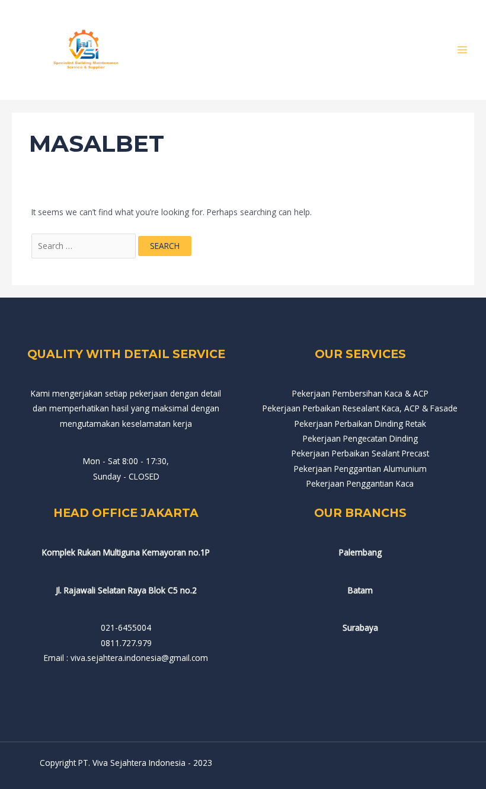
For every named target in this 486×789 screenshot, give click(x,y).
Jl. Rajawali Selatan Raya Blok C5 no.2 (126, 590)
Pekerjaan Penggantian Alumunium (360, 468)
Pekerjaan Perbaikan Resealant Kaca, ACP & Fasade (360, 408)
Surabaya (360, 627)
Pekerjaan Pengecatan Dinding (360, 438)
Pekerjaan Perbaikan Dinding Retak (360, 423)
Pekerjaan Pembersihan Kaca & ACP (360, 393)
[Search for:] (85, 245)
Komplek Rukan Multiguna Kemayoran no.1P (126, 552)
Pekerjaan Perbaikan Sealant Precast (360, 453)
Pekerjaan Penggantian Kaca (360, 483)
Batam (360, 590)
